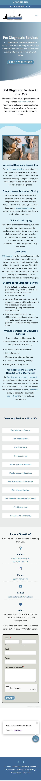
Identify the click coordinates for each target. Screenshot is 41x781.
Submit (10, 698)
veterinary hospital (15, 169)
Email (7, 649)
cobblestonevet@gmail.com (20, 597)
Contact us (33, 389)
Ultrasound (7, 256)
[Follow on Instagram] (22, 762)
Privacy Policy (29, 770)
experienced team (24, 208)
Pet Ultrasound (21, 507)
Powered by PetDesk (14, 770)
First (6, 645)
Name (8, 638)
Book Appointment (21, 6)
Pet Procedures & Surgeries (20, 481)
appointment (13, 396)
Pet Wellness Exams (20, 430)
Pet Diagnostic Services (20, 464)
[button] (35, 738)
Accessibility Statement (20, 773)
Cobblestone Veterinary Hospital (22, 42)
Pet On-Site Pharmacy (20, 515)
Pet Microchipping (20, 490)
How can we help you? (14, 667)
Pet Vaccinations (20, 438)
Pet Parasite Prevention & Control (20, 498)
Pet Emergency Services (20, 473)
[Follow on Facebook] (18, 762)
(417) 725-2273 (20, 579)
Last (23, 645)
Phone (7, 658)
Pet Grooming (20, 456)
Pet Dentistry (20, 447)
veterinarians (24, 101)
